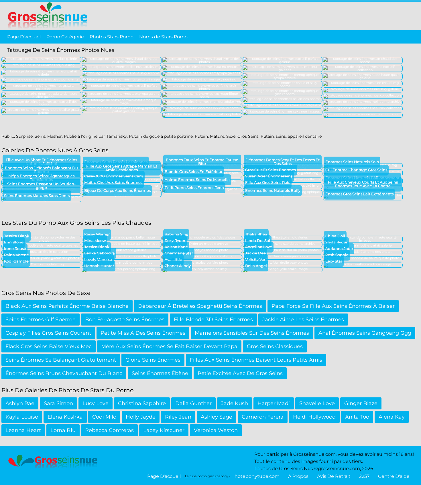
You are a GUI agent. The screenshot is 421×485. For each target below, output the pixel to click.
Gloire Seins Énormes (152, 360)
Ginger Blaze (360, 403)
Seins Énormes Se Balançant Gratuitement (60, 360)
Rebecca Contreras (109, 430)
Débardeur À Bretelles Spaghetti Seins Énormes (200, 306)
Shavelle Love (317, 403)
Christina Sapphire (142, 403)
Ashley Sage (216, 417)
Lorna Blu (63, 430)
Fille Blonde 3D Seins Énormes (213, 319)
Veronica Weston (216, 430)
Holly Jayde (141, 417)
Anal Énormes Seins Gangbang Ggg (364, 333)
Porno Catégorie (65, 37)
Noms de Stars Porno (163, 37)
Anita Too (357, 417)
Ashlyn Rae (19, 403)
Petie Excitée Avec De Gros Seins (240, 373)
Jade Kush (234, 403)
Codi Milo (104, 417)
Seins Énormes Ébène (160, 373)
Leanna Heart (23, 430)
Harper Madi (273, 403)
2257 (364, 476)
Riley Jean (178, 417)
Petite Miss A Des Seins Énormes (143, 333)
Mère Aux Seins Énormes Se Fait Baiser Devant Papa (169, 346)
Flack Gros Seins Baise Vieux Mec (48, 346)
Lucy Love (95, 403)
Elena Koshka (65, 417)
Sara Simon (58, 403)
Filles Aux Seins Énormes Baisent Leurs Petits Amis (256, 360)
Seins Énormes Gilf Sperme (40, 319)
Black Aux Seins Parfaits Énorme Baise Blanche (67, 306)
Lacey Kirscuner (163, 430)
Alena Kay (392, 417)
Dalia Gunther (193, 403)
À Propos (298, 476)
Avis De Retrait (334, 476)
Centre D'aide (394, 476)
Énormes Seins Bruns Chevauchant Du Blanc (63, 373)
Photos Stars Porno (111, 37)
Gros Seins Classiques (275, 346)
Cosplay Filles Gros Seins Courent (48, 333)
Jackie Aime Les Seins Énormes (303, 319)
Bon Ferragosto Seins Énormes (124, 319)
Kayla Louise (21, 417)
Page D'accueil (24, 37)
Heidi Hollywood (314, 417)
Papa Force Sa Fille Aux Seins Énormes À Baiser (333, 306)
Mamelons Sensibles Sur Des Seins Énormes (252, 333)
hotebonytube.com (257, 476)
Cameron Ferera (263, 417)
